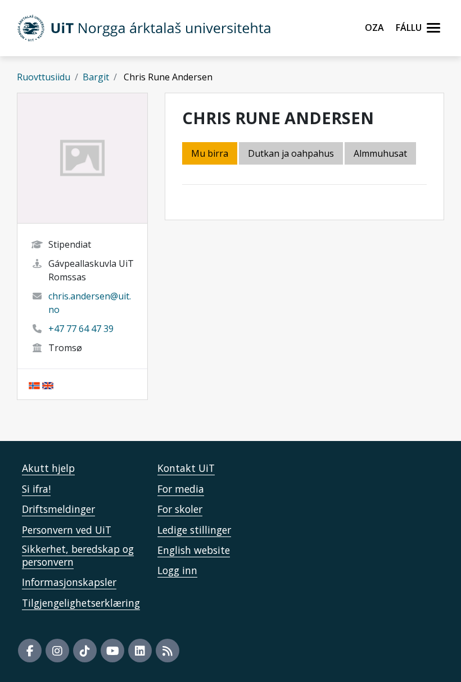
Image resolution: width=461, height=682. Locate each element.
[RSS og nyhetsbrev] (167, 650)
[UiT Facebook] (30, 650)
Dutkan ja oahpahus (291, 153)
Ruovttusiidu (43, 77)
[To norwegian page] (34, 384)
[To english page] (47, 384)
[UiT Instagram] (57, 650)
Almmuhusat (380, 153)
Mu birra (209, 153)
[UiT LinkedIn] (140, 650)
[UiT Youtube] (112, 650)
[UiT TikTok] (85, 650)
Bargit (96, 77)
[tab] (381, 154)
